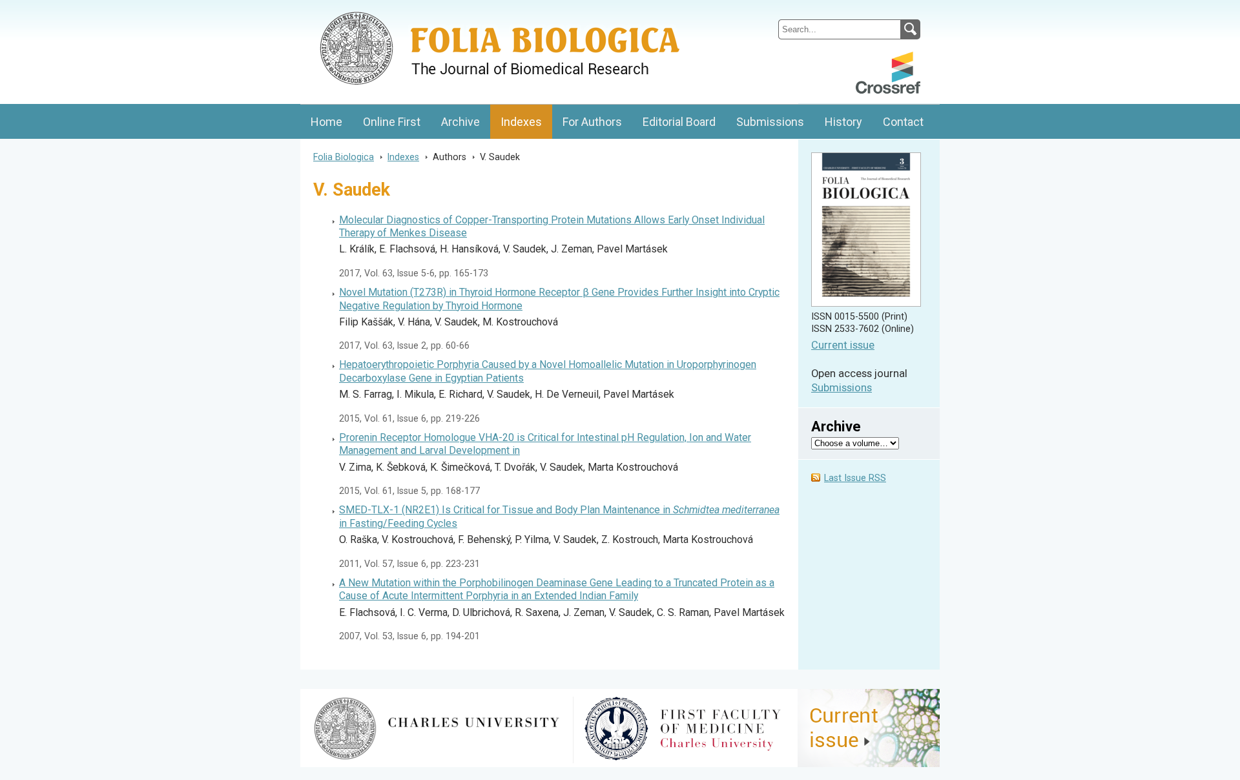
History (843, 121)
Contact (903, 121)
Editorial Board (679, 121)
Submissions (770, 121)
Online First (391, 121)
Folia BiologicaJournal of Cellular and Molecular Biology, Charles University (437, 11)
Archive (460, 121)
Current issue (842, 345)
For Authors (592, 121)
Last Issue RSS (855, 478)
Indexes (521, 121)
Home (326, 121)
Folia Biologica (343, 157)
